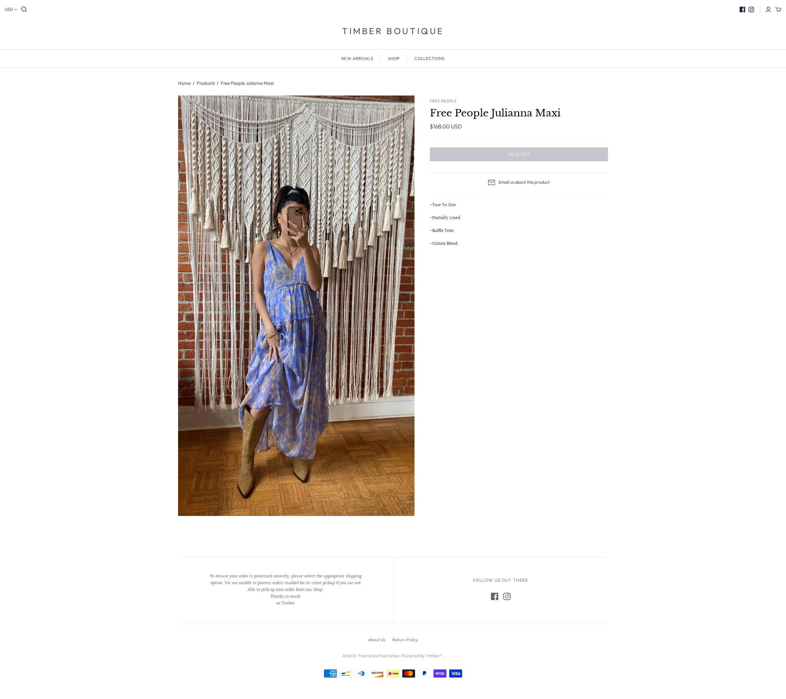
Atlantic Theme (357, 655)
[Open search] (24, 9)
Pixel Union (388, 655)
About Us (376, 639)
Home (184, 83)
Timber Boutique (393, 30)
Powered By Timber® (422, 655)
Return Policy (405, 639)
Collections (429, 58)
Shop (394, 58)
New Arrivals (357, 58)
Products (206, 83)
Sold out (519, 154)
